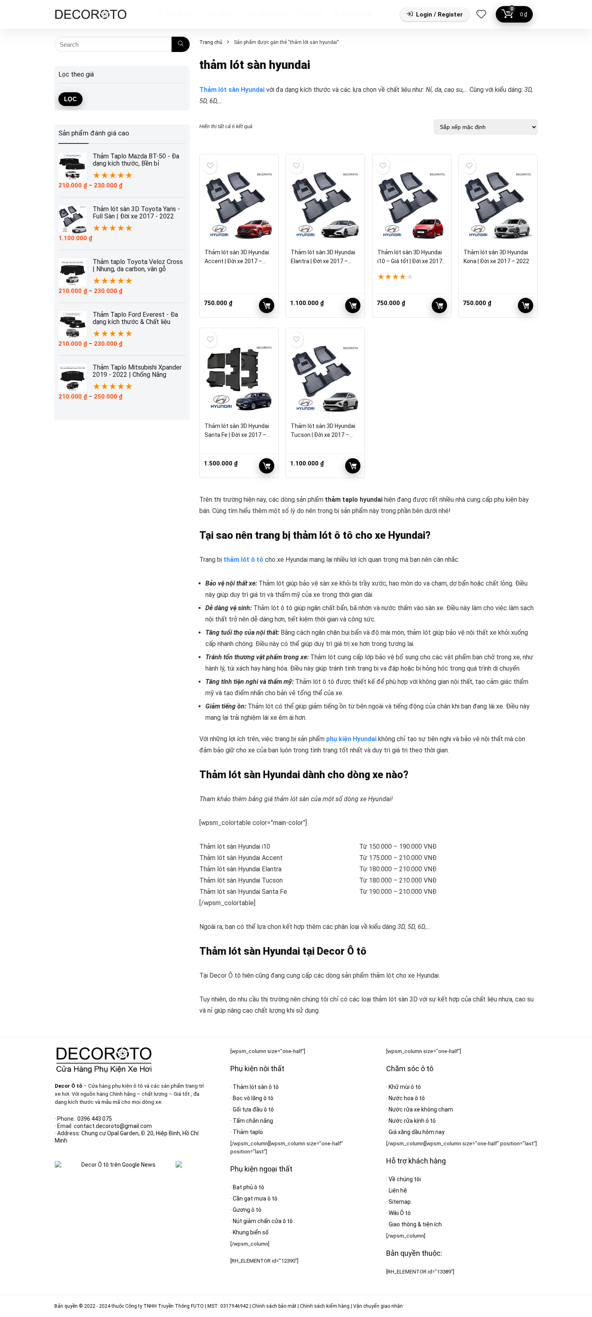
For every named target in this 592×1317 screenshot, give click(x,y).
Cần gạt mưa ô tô (255, 1198)
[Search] (181, 44)
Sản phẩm (178, 13)
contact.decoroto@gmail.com (113, 1126)
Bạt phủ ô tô (248, 1187)
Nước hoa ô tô (407, 1098)
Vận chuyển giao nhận (378, 1306)
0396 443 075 (94, 1119)
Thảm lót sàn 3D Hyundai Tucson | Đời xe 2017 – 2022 (323, 435)
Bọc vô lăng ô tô (253, 1098)
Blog (224, 13)
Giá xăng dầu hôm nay (417, 1132)
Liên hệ (312, 13)
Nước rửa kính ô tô (412, 1121)
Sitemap (400, 1202)
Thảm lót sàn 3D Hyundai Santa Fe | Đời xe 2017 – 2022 (237, 435)
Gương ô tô (247, 1210)
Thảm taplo (248, 1132)
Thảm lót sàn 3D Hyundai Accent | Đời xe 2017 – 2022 (237, 261)
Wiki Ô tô (400, 1213)
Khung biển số (251, 1232)
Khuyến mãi (356, 13)
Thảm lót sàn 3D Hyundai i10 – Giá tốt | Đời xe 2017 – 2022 (409, 261)
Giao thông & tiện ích (415, 1224)
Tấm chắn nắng (253, 1121)
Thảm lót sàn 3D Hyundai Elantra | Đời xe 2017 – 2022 (323, 261)
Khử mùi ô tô (405, 1087)
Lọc (70, 99)
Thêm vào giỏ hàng (266, 305)
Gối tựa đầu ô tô (253, 1109)
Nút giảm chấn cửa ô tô (263, 1221)
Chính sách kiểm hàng (325, 1306)
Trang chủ (210, 42)
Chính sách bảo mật (274, 1306)
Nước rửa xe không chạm (421, 1109)
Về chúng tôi (405, 1179)
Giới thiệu (270, 13)
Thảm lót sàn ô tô (256, 1087)
